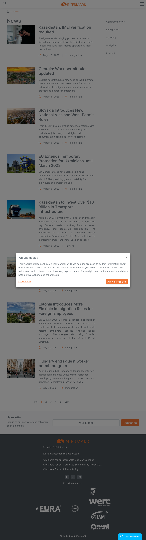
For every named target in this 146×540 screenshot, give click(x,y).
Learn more (24, 281)
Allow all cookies (117, 281)
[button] (130, 536)
